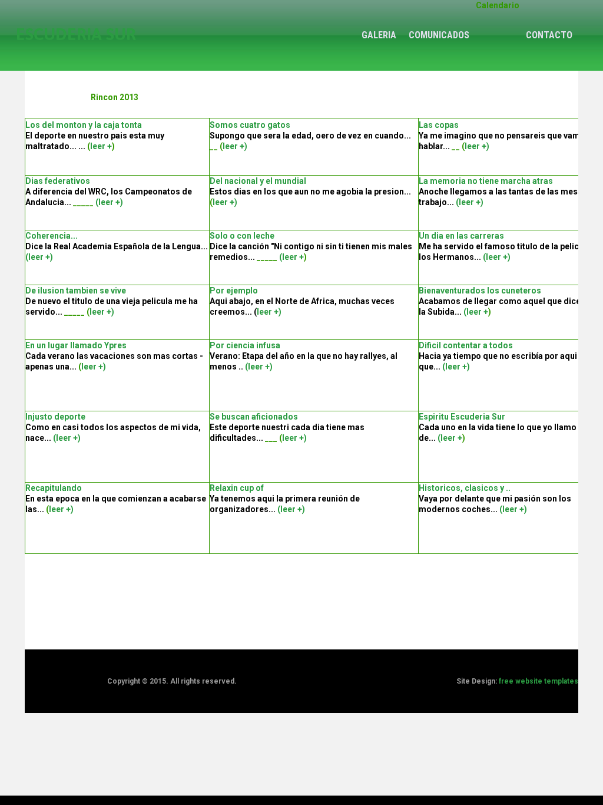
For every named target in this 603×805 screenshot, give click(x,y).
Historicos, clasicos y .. (465, 488)
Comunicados (439, 35)
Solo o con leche (242, 235)
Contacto (549, 35)
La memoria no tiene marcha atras (486, 181)
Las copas (439, 125)
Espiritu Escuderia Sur (462, 416)
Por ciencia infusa (245, 345)
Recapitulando (53, 488)
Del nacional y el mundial (258, 181)
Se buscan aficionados (254, 416)
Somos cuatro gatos (250, 125)
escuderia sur (76, 34)
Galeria (379, 35)
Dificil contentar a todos (466, 345)
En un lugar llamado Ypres (76, 345)
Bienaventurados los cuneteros (480, 290)
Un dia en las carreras (461, 235)
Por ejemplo (234, 290)
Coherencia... (51, 235)
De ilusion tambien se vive (75, 290)
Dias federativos (57, 181)
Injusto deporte (55, 416)
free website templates (538, 681)
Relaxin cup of (237, 488)
